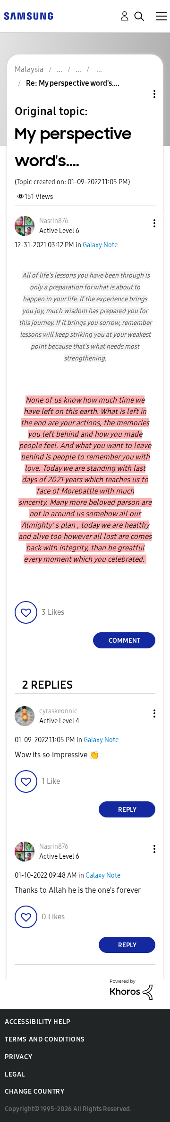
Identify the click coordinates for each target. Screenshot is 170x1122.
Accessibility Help (37, 1022)
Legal (15, 1074)
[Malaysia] (28, 15)
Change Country (34, 1091)
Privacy (18, 1057)
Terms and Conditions (45, 1039)
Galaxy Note (100, 245)
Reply (127, 810)
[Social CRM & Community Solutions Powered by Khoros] (131, 989)
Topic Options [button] (138, 94)
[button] (139, 223)
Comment (124, 641)
